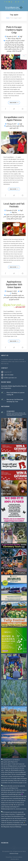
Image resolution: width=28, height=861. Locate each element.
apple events (9, 214)
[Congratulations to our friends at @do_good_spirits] (14, 771)
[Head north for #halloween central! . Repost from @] (14, 745)
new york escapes (17, 219)
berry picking (20, 45)
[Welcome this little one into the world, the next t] (14, 797)
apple (5, 47)
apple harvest (21, 297)
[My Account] (16, 1)
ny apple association (14, 299)
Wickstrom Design (14, 853)
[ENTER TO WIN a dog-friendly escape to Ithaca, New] (14, 457)
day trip (14, 45)
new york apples (14, 217)
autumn (14, 49)
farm (17, 49)
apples (10, 49)
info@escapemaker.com (10, 377)
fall (15, 47)
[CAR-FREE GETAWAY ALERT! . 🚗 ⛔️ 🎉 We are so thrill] (14, 588)
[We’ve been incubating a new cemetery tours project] (14, 535)
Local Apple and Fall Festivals (14, 205)
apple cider (15, 128)
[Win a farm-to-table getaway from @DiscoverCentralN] (14, 561)
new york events (17, 214)
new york (7, 41)
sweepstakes (14, 295)
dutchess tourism (14, 43)
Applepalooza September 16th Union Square (14, 284)
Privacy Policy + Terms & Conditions (14, 857)
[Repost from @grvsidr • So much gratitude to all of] (14, 509)
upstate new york (15, 41)
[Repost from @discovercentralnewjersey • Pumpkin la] (14, 719)
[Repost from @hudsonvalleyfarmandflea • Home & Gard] (14, 640)
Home (7, 18)
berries (10, 45)
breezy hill (18, 51)
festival (14, 126)
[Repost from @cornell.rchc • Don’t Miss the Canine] (14, 430)
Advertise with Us (15, 859)
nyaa (20, 217)
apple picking (19, 47)
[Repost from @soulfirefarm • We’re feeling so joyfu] (14, 666)
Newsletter (14, 293)
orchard (13, 51)
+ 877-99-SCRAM (8, 375)
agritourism (9, 126)
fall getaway (11, 47)
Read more (13, 102)
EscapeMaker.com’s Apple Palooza (14, 118)
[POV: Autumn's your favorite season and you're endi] (14, 824)
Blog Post (18, 38)
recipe (6, 49)
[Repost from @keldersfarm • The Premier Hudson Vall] (14, 614)
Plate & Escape (11, 38)
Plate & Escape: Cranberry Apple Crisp (14, 30)
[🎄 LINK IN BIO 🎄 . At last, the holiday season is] (14, 693)
